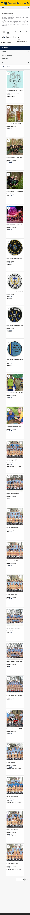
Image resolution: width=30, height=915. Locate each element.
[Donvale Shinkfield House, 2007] (15, 651)
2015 (10, 128)
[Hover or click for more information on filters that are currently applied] (26, 42)
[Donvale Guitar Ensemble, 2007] (15, 718)
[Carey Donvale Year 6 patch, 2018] (15, 315)
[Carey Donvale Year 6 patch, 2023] (15, 247)
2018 (10, 330)
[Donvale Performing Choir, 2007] (15, 684)
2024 (10, 296)
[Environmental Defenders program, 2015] (15, 180)
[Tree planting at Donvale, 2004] (15, 415)
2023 (10, 262)
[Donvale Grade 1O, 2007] (15, 550)
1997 (10, 94)
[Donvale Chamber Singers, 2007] (15, 483)
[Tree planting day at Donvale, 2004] (15, 382)
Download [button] (8, 32)
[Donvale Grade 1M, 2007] (15, 516)
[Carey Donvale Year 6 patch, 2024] (15, 281)
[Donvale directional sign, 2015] (15, 113)
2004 (10, 397)
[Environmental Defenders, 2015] (15, 147)
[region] (15, 57)
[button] (15, 32)
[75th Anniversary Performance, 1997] (15, 79)
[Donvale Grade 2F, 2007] (15, 819)
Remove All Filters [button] (21, 44)
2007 (10, 464)
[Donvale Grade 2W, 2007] (15, 852)
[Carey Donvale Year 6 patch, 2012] (15, 348)
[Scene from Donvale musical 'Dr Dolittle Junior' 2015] (15, 214)
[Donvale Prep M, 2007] (15, 449)
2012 (10, 363)
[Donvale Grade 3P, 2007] (15, 785)
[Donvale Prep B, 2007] (15, 583)
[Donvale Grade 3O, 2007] (15, 751)
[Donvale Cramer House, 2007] (15, 617)
